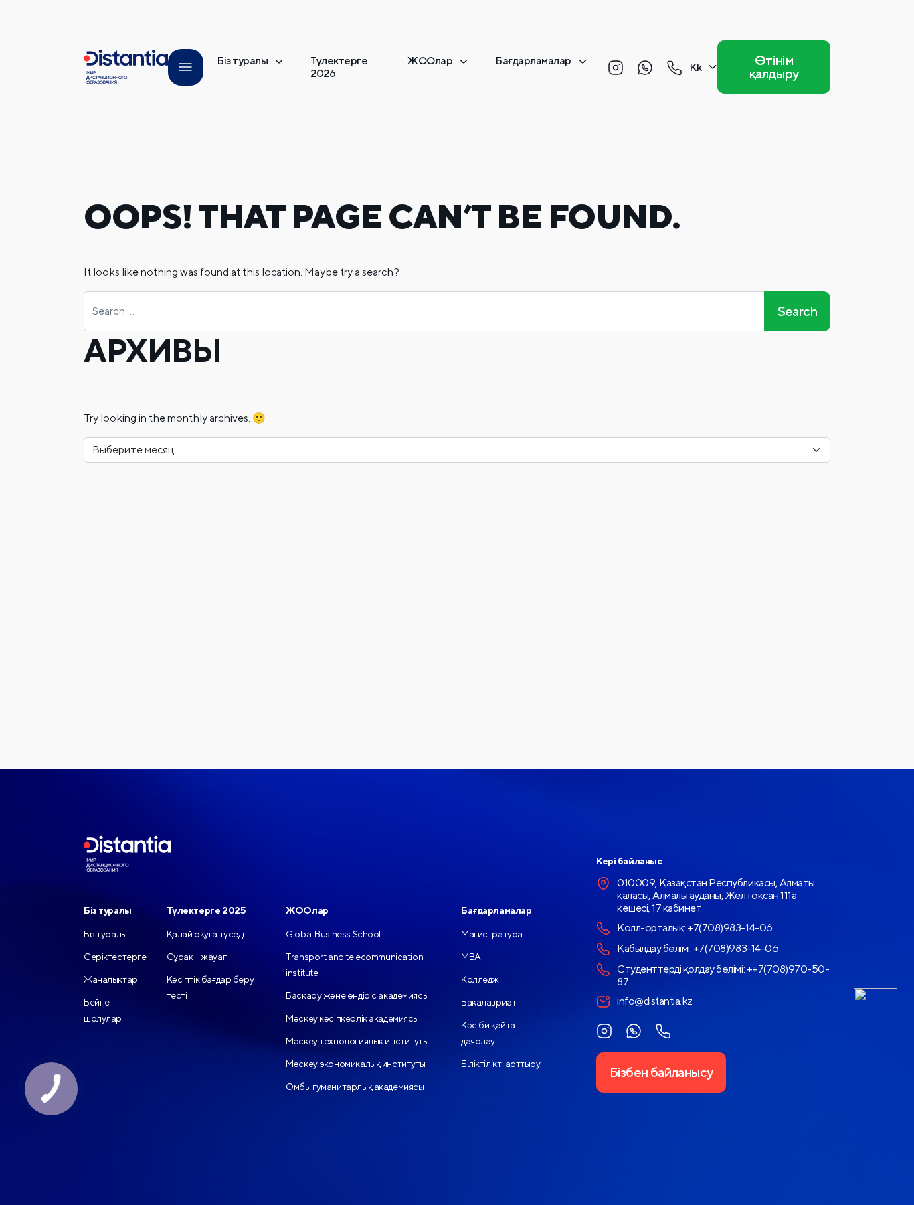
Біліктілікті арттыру (501, 1063)
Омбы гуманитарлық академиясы (355, 1086)
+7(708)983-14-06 (729, 927)
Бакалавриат (488, 1002)
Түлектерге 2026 (338, 67)
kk (695, 67)
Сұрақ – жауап (197, 956)
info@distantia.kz (655, 1001)
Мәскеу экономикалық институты (356, 1063)
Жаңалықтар (111, 979)
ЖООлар (429, 60)
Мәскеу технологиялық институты (357, 1041)
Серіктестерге (115, 956)
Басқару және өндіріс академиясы (357, 995)
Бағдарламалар (533, 60)
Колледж (480, 979)
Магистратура (492, 934)
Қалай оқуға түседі (205, 934)
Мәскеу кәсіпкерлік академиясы (352, 1018)
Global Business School (333, 934)
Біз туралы (242, 60)
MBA (471, 956)
